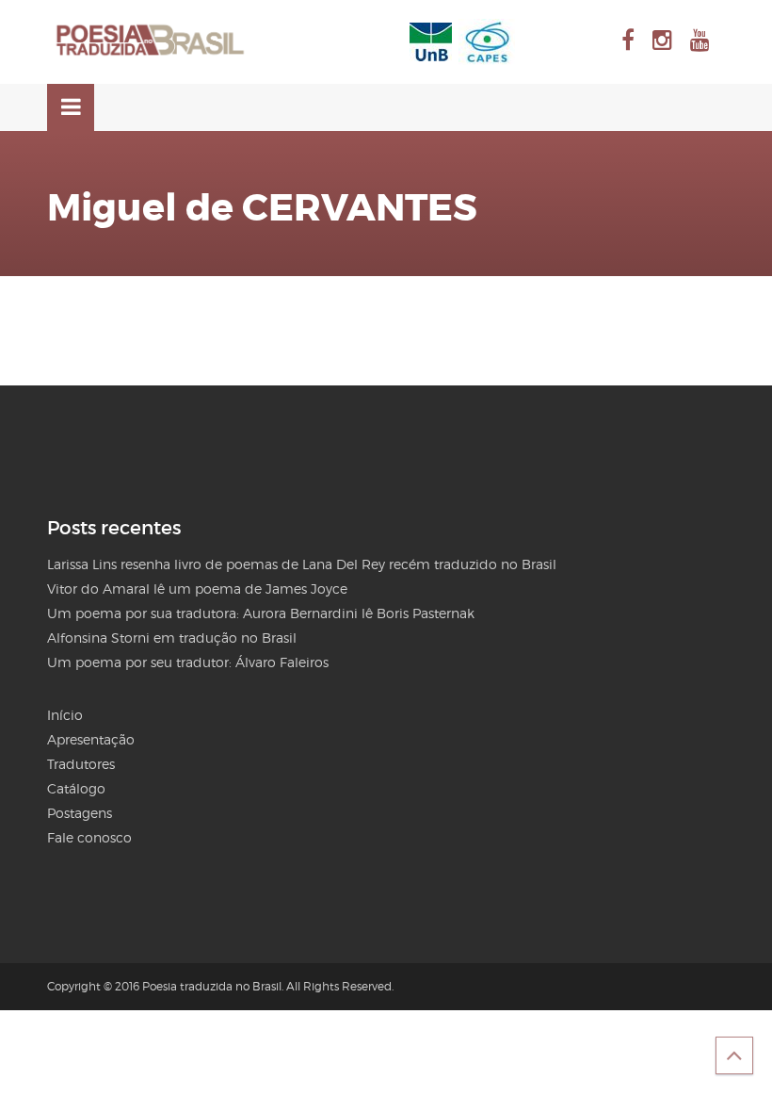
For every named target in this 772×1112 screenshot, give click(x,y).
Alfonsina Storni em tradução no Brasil (172, 638)
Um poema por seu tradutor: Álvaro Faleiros (188, 662)
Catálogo (76, 788)
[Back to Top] (734, 1055)
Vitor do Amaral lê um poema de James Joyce (197, 589)
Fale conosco (89, 837)
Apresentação (91, 739)
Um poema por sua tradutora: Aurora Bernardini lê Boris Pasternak (260, 613)
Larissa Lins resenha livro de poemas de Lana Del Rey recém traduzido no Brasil (301, 564)
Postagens (79, 813)
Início (65, 715)
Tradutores (81, 764)
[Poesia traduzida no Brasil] (150, 40)
